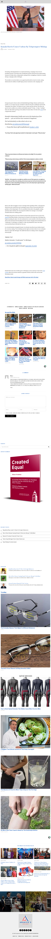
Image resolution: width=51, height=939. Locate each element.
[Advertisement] (25, 36)
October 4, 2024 (34, 127)
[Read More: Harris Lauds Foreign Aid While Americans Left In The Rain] (21, 277)
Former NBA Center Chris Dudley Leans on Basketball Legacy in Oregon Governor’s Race (8, 882)
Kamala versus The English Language (34, 306)
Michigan (30, 308)
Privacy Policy (28, 936)
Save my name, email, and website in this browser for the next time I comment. (23, 413)
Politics (3, 43)
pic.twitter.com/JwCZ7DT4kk (13, 243)
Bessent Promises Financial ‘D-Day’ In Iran (12, 536)
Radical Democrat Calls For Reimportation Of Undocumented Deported (24, 881)
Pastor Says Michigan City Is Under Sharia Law (14, 539)
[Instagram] (24, 930)
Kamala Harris (19, 306)
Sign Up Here (35, 936)
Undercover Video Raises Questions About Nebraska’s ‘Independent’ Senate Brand (41, 864)
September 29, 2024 (31, 246)
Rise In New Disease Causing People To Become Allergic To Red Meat (19, 533)
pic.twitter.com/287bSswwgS (21, 124)
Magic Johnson (23, 308)
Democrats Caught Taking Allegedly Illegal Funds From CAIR (24, 864)
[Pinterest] (39, 283)
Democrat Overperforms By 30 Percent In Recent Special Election (42, 875)
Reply (11, 387)
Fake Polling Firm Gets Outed (9, 542)
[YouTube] (28, 930)
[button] (48, 446)
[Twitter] (36, 283)
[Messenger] (33, 283)
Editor (5, 49)
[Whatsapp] (42, 283)
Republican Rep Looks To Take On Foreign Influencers (15, 530)
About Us (15, 936)
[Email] (45, 283)
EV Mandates (10, 306)
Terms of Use (21, 936)
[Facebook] (30, 283)
